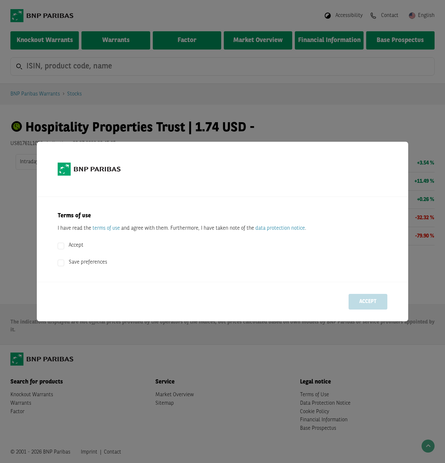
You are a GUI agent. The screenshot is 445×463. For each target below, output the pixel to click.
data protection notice (280, 228)
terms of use (106, 228)
